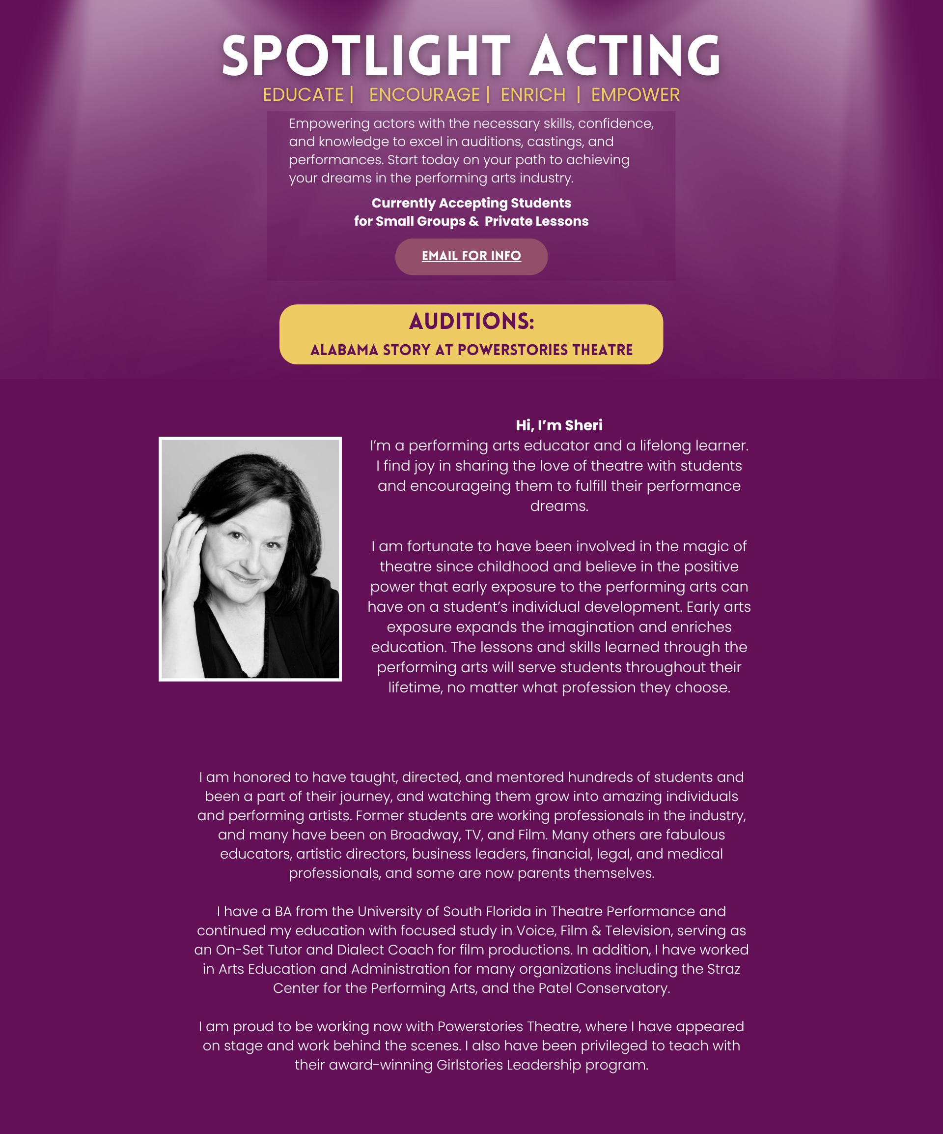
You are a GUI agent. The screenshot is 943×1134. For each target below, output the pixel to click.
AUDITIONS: (471, 323)
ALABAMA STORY (370, 351)
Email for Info (472, 257)
